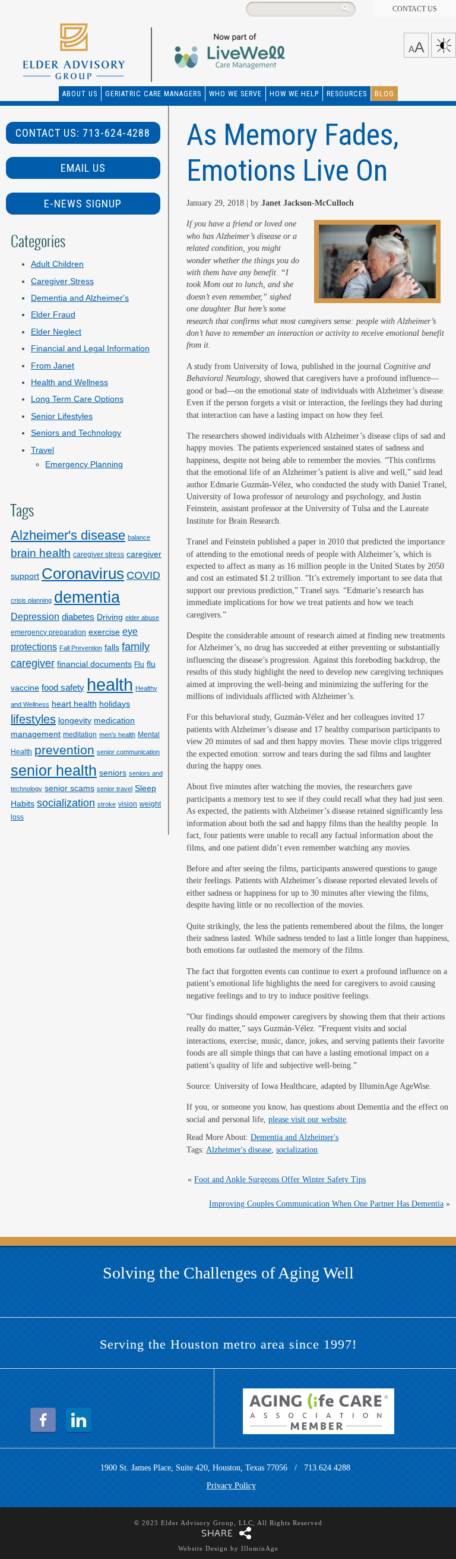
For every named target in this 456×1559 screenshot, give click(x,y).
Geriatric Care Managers (153, 93)
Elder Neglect (56, 331)
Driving (110, 617)
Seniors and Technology (76, 433)
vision (127, 804)
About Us (79, 93)
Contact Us (414, 9)
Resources (347, 93)
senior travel (114, 788)
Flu (139, 664)
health (110, 684)
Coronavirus (83, 573)
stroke (106, 804)
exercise (104, 632)
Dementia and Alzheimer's (294, 1137)
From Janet (52, 365)
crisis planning (31, 600)
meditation (80, 734)
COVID (143, 575)
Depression (35, 616)
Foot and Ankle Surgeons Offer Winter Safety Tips (280, 1179)
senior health (54, 770)
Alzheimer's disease (238, 1149)
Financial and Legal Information (90, 348)
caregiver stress (98, 554)
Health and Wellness (69, 382)
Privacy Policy (231, 1485)
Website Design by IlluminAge (228, 1548)
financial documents (94, 664)
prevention (64, 750)
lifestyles (33, 719)
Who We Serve (235, 93)
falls (111, 647)
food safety (63, 687)
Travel (42, 450)
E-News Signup (83, 203)
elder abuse (142, 617)
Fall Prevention (80, 647)
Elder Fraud (53, 314)
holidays (114, 703)
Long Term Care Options (77, 399)
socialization (297, 1149)
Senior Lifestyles (62, 416)
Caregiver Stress (62, 281)
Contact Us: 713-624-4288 (82, 133)
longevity (74, 720)
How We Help (294, 93)
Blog (384, 93)
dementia (87, 597)
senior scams (69, 788)
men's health (117, 734)
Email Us (83, 168)
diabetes (78, 617)
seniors (112, 772)
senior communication (128, 751)
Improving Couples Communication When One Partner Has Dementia (326, 1203)
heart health (74, 703)
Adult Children (57, 264)
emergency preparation (48, 632)
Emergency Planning (84, 464)
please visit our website (307, 1119)
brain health (41, 553)
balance (139, 537)
